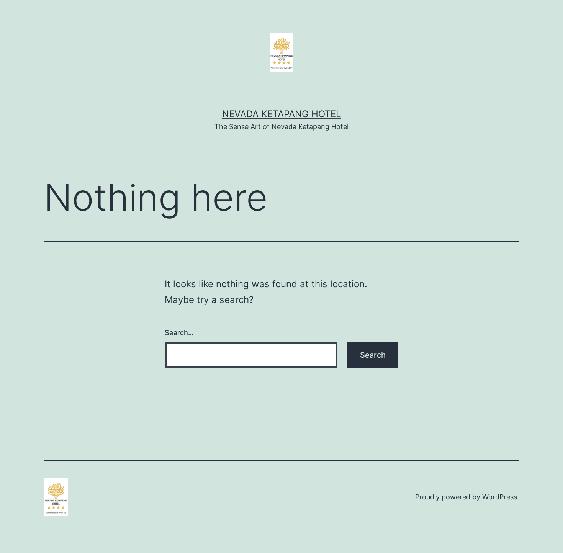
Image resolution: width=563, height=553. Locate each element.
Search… (179, 333)
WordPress (499, 497)
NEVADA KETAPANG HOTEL (281, 113)
